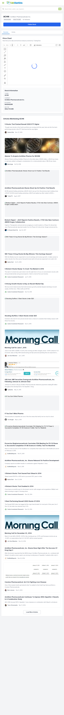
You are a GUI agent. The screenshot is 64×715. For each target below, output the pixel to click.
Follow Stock (32, 24)
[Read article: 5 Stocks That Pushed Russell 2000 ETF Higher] (32, 128)
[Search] (60, 9)
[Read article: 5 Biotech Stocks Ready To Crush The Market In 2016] (32, 272)
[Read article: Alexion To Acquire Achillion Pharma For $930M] (32, 151)
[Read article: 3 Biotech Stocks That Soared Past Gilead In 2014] (32, 476)
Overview (5, 32)
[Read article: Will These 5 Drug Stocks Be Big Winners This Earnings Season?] (32, 249)
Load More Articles (32, 612)
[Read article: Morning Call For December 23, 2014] (32, 529)
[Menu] (3, 3)
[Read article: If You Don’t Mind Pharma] (32, 408)
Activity (13, 32)
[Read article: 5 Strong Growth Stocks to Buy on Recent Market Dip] (32, 287)
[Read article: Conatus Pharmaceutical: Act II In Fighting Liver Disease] (32, 577)
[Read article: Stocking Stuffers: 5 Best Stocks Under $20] (32, 311)
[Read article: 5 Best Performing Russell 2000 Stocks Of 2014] (32, 505)
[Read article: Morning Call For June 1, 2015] (32, 343)
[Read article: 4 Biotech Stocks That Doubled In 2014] (32, 490)
